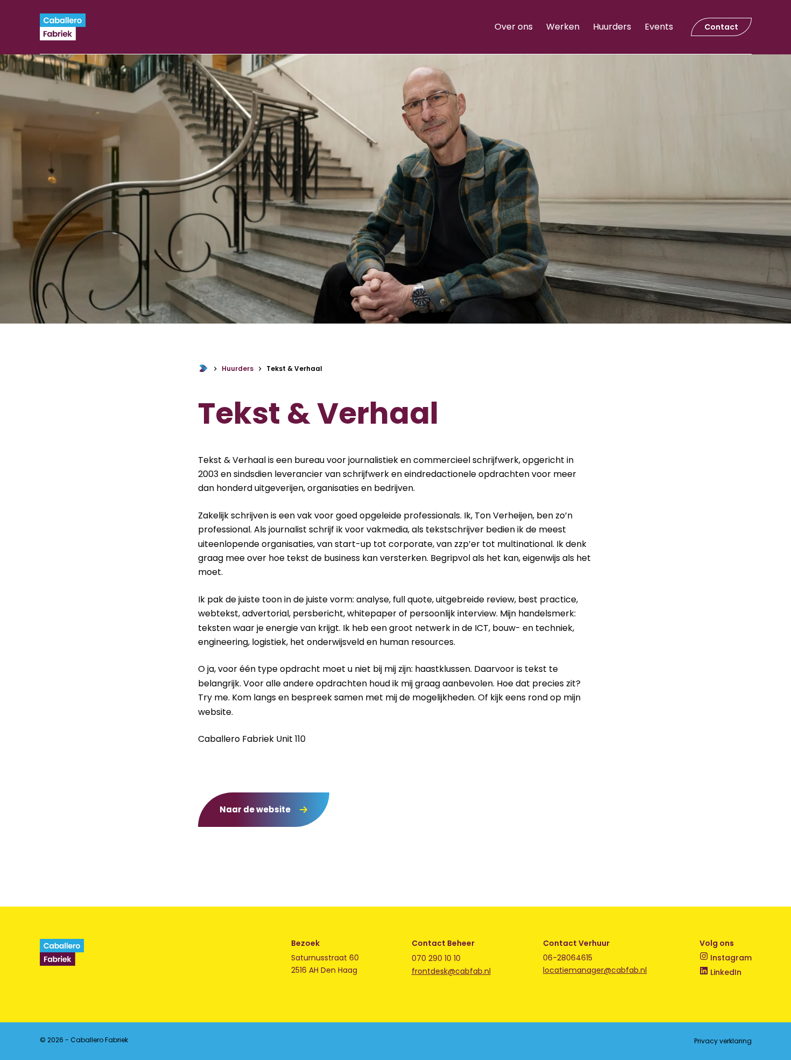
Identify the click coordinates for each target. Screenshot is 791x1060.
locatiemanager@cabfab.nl (595, 970)
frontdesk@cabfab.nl (451, 971)
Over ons (514, 26)
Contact (721, 27)
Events (659, 26)
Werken (563, 26)
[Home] (203, 368)
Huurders (612, 26)
